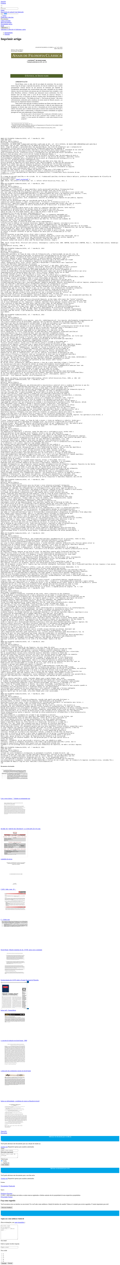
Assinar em (4, 1147)
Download (4, 1133)
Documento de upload (7, 12)
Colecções (10, 17)
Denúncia (3, 1193)
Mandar (10, 1263)
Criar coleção (5, 1164)
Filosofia (7, 34)
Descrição (7, 1152)
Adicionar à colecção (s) (8, 29)
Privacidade (4, 1197)
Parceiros (9, 1193)
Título (2, 1148)
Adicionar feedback (7, 1207)
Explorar (3, 3)
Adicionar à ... (5, 27)
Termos (10, 1197)
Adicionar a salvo (20, 29)
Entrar (2, 10)
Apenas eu (6, 1163)
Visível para (4, 1159)
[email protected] (22, 179)
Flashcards (4, 17)
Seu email (4, 1240)
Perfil (2, 26)
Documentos (4, 1186)
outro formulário (20, 1222)
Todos (5, 1161)
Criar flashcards (19, 12)
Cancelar (4, 1263)
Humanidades (8, 32)
